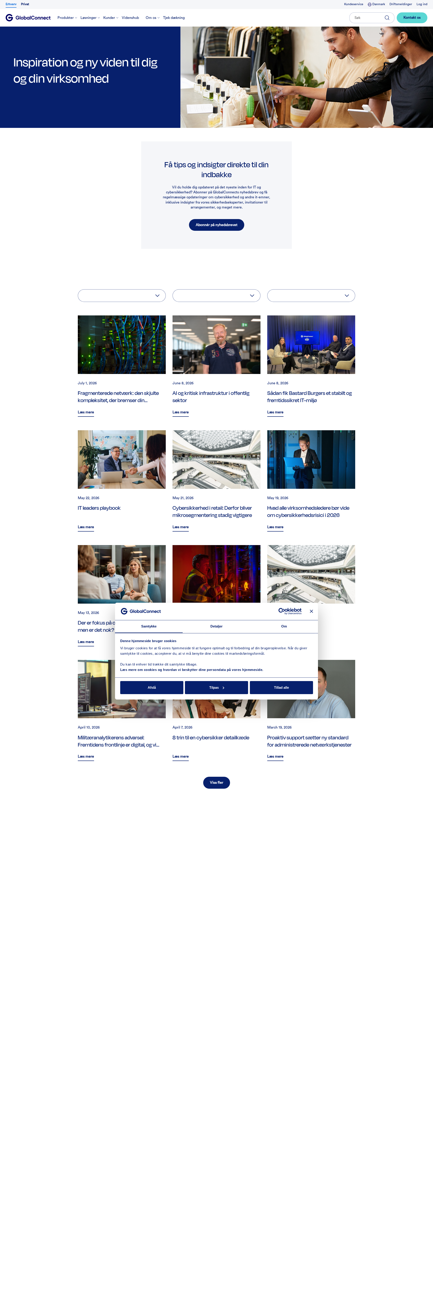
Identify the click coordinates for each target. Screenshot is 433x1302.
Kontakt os (412, 17)
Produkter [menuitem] (66, 18)
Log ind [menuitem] (422, 4)
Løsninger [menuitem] (89, 18)
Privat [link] (25, 4)
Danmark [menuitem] (378, 4)
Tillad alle (281, 687)
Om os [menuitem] (151, 18)
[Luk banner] (311, 611)
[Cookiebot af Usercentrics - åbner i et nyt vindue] (282, 611)
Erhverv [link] (11, 4)
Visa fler (216, 782)
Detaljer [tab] (216, 626)
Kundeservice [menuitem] (353, 4)
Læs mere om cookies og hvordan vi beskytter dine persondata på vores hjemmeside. (191, 669)
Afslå (152, 687)
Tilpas (214, 687)
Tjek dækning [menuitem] (174, 18)
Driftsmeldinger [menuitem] (400, 4)
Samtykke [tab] (149, 626)
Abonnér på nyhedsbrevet (216, 225)
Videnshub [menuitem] (130, 18)
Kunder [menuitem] (109, 18)
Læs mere (86, 413)
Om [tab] (284, 626)
